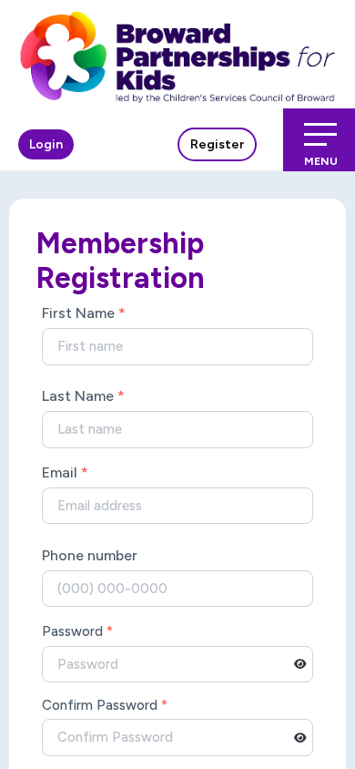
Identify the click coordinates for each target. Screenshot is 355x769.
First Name (84, 313)
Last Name (83, 396)
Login (46, 144)
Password (77, 631)
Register (217, 144)
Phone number (89, 555)
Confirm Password (104, 705)
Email (65, 472)
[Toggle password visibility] (300, 664)
